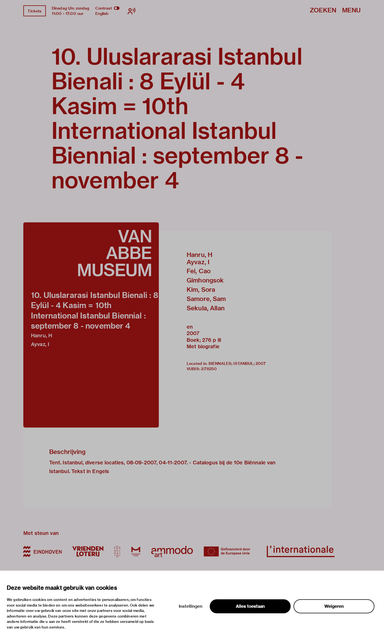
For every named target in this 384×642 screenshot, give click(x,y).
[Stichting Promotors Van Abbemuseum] (117, 551)
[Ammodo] (172, 551)
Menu (351, 10)
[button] (91, 325)
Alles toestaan (250, 606)
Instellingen (190, 606)
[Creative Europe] (230, 551)
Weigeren (334, 606)
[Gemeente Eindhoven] (42, 551)
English (102, 13)
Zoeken (323, 10)
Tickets (34, 10)
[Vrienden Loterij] (88, 551)
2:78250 (209, 368)
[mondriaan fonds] (135, 551)
